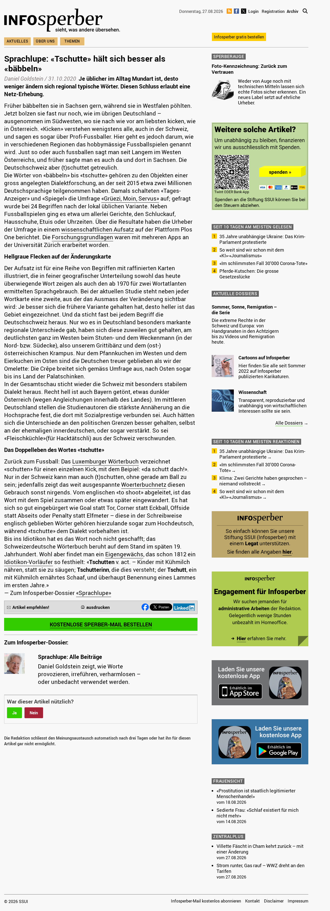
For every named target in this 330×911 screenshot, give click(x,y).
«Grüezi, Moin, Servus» (130, 198)
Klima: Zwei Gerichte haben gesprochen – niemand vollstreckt (263, 481)
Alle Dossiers (289, 423)
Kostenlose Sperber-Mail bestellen (101, 624)
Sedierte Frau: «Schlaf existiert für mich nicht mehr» (258, 813)
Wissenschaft (252, 392)
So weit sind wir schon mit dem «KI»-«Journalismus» (251, 253)
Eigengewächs (124, 554)
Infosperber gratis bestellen (239, 37)
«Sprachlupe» (93, 593)
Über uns (45, 41)
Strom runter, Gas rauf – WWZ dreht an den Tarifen (260, 868)
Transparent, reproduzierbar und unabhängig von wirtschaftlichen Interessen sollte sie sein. (272, 405)
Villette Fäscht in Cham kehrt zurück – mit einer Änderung (260, 849)
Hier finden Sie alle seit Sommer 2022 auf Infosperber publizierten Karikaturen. (272, 370)
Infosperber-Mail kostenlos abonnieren (206, 901)
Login (253, 11)
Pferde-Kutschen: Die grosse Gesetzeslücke (249, 274)
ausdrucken (98, 607)
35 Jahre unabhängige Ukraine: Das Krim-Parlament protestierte (262, 239)
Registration (273, 11)
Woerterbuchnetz (143, 484)
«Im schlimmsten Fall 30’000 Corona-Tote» (263, 263)
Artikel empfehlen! (30, 607)
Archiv (292, 11)
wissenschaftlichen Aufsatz (97, 229)
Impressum (298, 901)
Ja (14, 713)
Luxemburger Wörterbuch (105, 461)
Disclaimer (274, 901)
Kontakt (252, 901)
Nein (34, 713)
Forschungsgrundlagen (82, 237)
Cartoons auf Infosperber (264, 357)
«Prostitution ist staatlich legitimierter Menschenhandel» (256, 793)
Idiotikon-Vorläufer (28, 562)
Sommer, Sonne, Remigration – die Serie (244, 310)
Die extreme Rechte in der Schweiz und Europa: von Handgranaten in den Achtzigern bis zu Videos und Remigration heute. (245, 331)
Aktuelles (17, 41)
